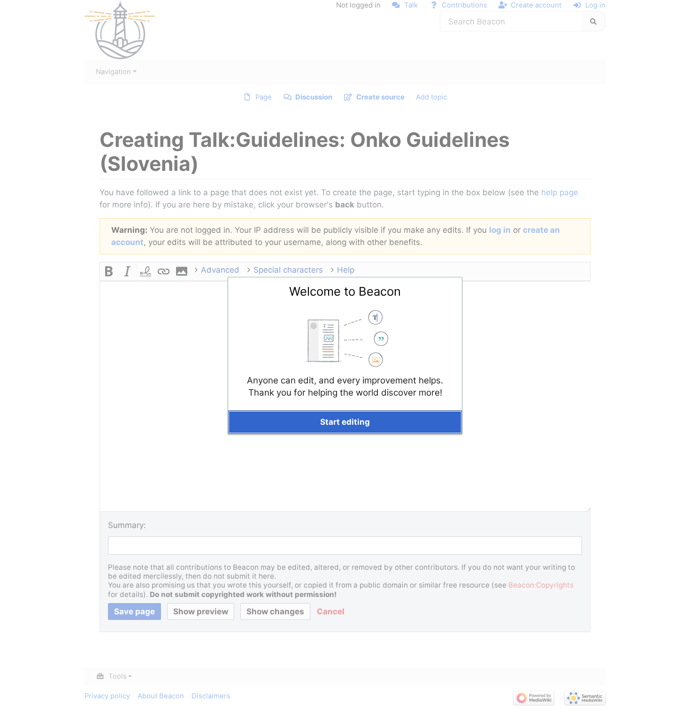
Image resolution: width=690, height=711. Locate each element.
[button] (345, 422)
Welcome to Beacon (345, 291)
